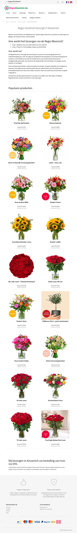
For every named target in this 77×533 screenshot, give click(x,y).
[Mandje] (57, 2)
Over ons (8, 507)
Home (7, 21)
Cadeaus (24, 18)
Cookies (8, 509)
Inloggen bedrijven (35, 18)
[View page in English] (71, 1)
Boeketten (31, 13)
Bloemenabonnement (12, 18)
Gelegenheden (52, 13)
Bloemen (41, 13)
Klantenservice (43, 507)
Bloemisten (13, 21)
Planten (63, 13)
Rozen (15, 13)
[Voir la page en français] (67, 1)
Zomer (8, 13)
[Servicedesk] (62, 2)
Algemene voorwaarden (46, 509)
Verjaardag (22, 13)
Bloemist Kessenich (32, 21)
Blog (7, 512)
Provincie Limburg (21, 21)
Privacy (8, 511)
